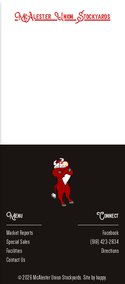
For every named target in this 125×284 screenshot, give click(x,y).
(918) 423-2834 (104, 241)
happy (101, 277)
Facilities (14, 250)
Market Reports (19, 232)
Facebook (111, 232)
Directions (110, 250)
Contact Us (15, 259)
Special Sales (17, 241)
